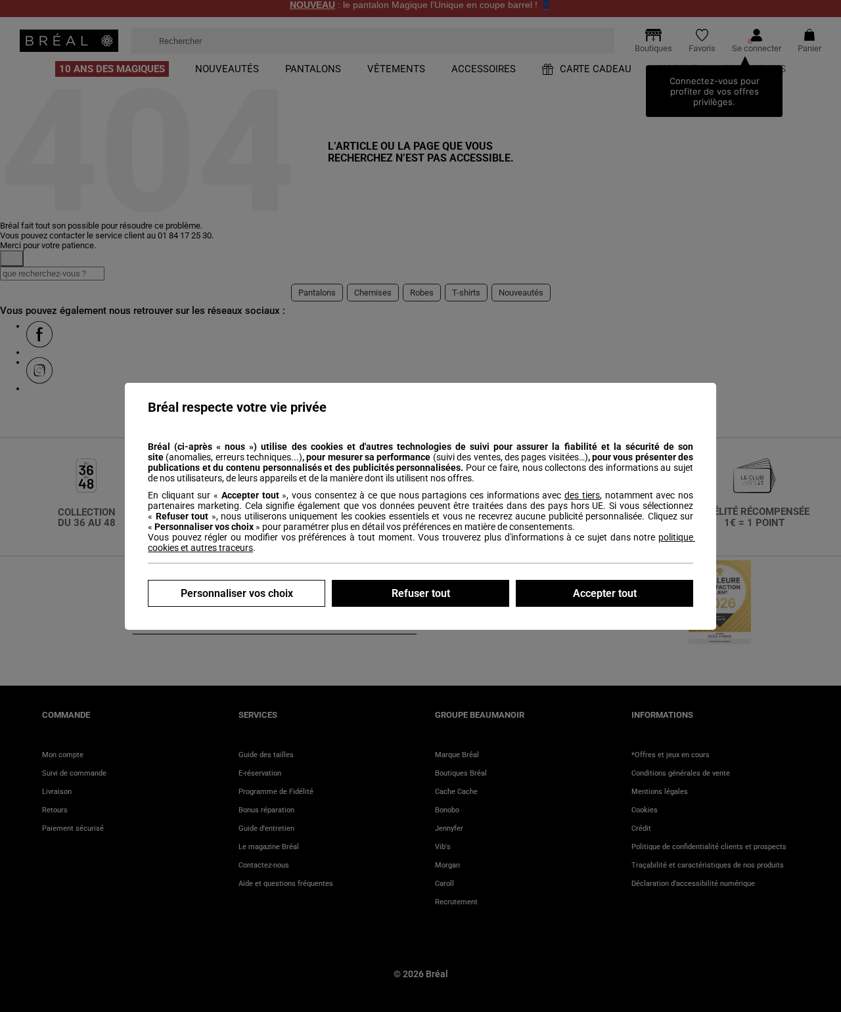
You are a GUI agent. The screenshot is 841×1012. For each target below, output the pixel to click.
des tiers (582, 495)
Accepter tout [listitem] (605, 593)
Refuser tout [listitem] (421, 593)
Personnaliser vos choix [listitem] (237, 593)
